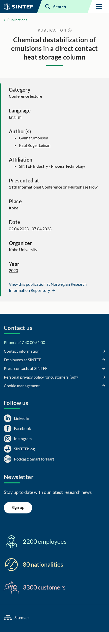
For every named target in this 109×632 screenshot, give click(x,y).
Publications (17, 20)
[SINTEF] (18, 6)
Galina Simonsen (33, 137)
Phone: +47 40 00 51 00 (24, 342)
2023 (13, 270)
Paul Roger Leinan (34, 145)
